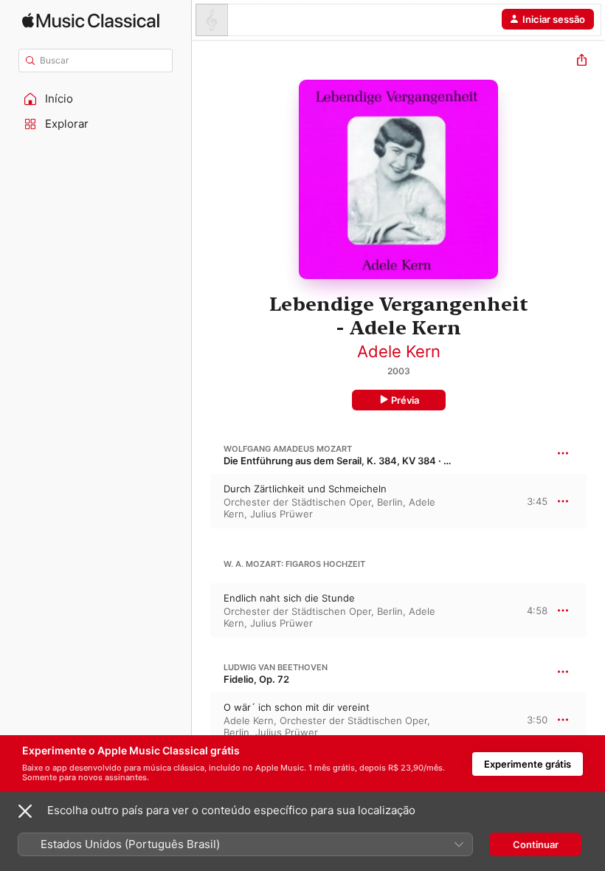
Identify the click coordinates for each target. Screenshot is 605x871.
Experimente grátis (527, 764)
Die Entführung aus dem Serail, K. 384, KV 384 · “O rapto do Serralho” (381, 461)
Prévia (405, 400)
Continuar (536, 844)
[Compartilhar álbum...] (582, 62)
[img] (90, 20)
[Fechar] (25, 811)
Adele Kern (398, 351)
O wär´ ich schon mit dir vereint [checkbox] (297, 707)
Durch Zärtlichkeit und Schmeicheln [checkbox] (305, 489)
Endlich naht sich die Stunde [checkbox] (289, 598)
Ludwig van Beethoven (276, 667)
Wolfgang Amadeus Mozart (288, 449)
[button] (96, 99)
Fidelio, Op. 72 (256, 679)
